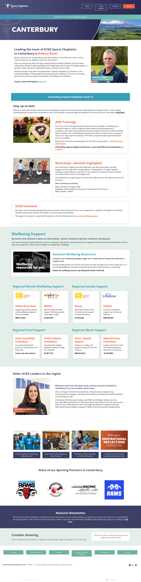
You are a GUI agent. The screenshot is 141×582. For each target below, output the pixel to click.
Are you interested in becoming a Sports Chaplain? (26, 455)
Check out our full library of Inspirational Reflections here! (114, 455)
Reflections (104, 552)
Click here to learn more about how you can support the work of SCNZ (111, 536)
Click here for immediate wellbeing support (70, 17)
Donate (128, 6)
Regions (59, 552)
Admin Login (112, 579)
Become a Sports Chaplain (82, 553)
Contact (115, 6)
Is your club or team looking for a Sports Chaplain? (55, 455)
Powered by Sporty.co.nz (30, 579)
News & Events (36, 552)
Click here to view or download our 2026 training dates (85, 455)
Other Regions (101, 7)
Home (87, 6)
